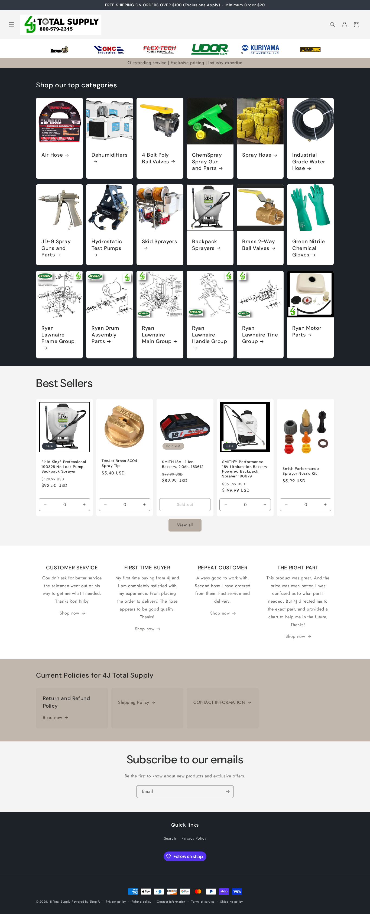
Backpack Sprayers (204, 244)
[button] (11, 25)
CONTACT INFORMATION (219, 702)
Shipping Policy (133, 702)
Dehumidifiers (110, 155)
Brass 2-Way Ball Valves (258, 244)
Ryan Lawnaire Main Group (156, 335)
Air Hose (52, 155)
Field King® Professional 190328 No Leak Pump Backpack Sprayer (63, 467)
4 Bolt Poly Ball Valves (155, 158)
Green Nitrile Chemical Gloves (308, 248)
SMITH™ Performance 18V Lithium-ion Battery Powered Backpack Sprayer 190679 (245, 469)
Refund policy (141, 901)
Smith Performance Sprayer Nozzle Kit (301, 471)
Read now (52, 717)
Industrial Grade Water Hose (308, 161)
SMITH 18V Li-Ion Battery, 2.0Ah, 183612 (183, 464)
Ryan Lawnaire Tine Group (260, 335)
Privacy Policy (193, 838)
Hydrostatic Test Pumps (107, 244)
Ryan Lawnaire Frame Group (58, 335)
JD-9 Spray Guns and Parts (56, 248)
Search (170, 838)
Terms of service (203, 901)
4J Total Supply (60, 901)
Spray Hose (256, 155)
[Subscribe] (227, 791)
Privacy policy (116, 901)
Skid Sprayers (159, 241)
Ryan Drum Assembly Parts (105, 335)
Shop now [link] (69, 613)
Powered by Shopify (86, 901)
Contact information (171, 901)
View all (185, 525)
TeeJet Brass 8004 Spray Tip (119, 463)
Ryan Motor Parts (306, 331)
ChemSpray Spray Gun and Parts (207, 161)
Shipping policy (231, 901)
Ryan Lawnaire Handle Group (209, 335)
